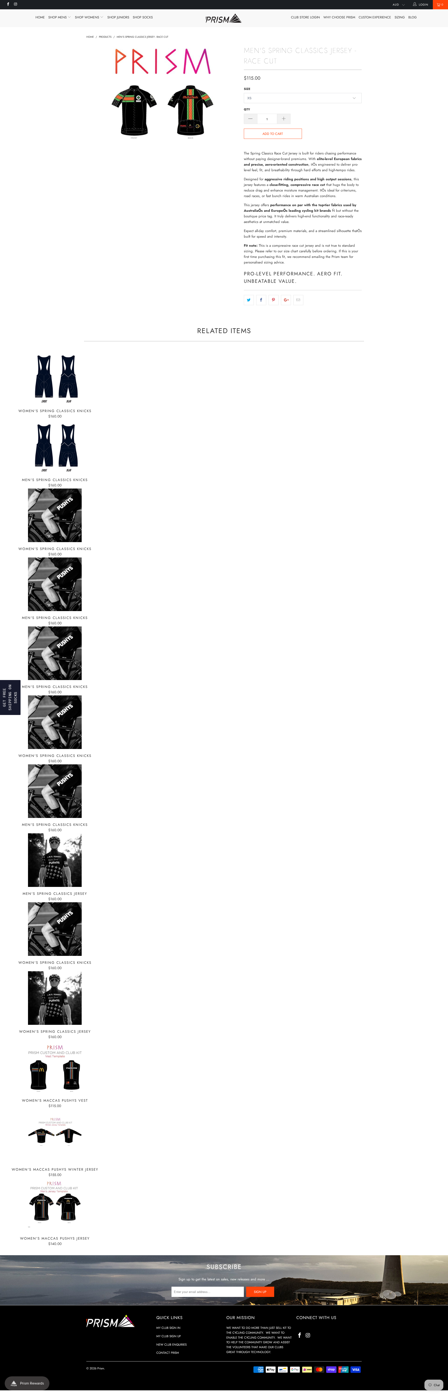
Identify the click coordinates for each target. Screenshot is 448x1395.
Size (247, 89)
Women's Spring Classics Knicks (55, 377)
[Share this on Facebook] (261, 300)
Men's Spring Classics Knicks (55, 446)
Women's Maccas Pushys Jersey (55, 1205)
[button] (10, 697)
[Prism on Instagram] (15, 5)
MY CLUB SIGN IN (168, 1328)
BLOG (412, 17)
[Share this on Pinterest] (274, 300)
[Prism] (224, 18)
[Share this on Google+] (286, 300)
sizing (400, 17)
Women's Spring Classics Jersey (55, 998)
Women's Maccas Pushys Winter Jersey (55, 1136)
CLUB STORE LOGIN (305, 17)
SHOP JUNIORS (118, 17)
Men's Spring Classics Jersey (55, 860)
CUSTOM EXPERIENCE (375, 17)
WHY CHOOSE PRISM (339, 17)
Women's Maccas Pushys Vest (55, 1067)
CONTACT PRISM (167, 1353)
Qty (247, 109)
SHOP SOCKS (143, 17)
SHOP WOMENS (87, 17)
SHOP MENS (58, 17)
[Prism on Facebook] (8, 5)
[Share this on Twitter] (249, 300)
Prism (100, 1368)
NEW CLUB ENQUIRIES (171, 1344)
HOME (40, 17)
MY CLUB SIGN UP (168, 1336)
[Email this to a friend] (298, 300)
